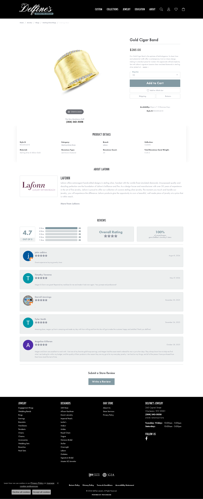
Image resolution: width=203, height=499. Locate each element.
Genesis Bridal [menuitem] (66, 440)
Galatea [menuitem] (64, 454)
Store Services (108, 411)
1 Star (41, 240)
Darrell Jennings (43, 297)
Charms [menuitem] (21, 436)
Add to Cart (155, 83)
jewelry (29, 23)
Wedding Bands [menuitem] (24, 411)
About (152, 9)
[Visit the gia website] (108, 475)
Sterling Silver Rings (49, 23)
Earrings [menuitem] (21, 418)
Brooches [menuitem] (22, 447)
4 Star (41, 231)
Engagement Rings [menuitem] (25, 407)
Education (140, 9)
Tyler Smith (40, 319)
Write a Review (101, 381)
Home (22, 23)
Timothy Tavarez (43, 274)
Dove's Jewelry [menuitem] (67, 415)
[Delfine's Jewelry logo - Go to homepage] (37, 9)
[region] (74, 70)
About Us (106, 407)
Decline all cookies (21, 492)
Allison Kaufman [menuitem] (67, 411)
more (145, 67)
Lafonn (105, 145)
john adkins (41, 252)
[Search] (161, 9)
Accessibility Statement (124, 485)
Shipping (142, 96)
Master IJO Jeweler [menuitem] (68, 461)
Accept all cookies (41, 492)
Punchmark (106, 495)
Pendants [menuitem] (22, 429)
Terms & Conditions (104, 485)
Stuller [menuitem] (63, 443)
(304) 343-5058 (74, 121)
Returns (168, 96)
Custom (98, 9)
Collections (112, 9)
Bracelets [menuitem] (22, 422)
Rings (37, 23)
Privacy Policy (108, 415)
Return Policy (74, 485)
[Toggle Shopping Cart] (183, 9)
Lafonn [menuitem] (63, 450)
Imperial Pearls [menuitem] (66, 418)
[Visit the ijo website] (94, 475)
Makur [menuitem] (63, 425)
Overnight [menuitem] (65, 447)
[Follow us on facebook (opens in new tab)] (146, 438)
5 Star (41, 228)
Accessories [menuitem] (23, 440)
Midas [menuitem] (63, 429)
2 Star (41, 237)
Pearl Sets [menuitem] (22, 450)
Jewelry (126, 9)
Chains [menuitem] (21, 432)
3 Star (41, 234)
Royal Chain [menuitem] (65, 432)
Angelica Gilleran (43, 341)
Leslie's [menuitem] (63, 422)
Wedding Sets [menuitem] (23, 443)
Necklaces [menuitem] (22, 425)
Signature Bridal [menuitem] (67, 457)
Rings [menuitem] (20, 415)
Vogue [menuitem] (63, 436)
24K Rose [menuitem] (64, 407)
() (80, 228)
